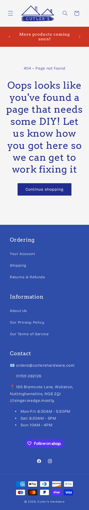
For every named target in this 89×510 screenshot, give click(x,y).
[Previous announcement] (9, 36)
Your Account (22, 254)
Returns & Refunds (27, 277)
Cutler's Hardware (51, 501)
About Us (18, 310)
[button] (10, 13)
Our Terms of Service (29, 334)
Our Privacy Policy (27, 322)
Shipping (18, 265)
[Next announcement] (79, 36)
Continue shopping (44, 189)
